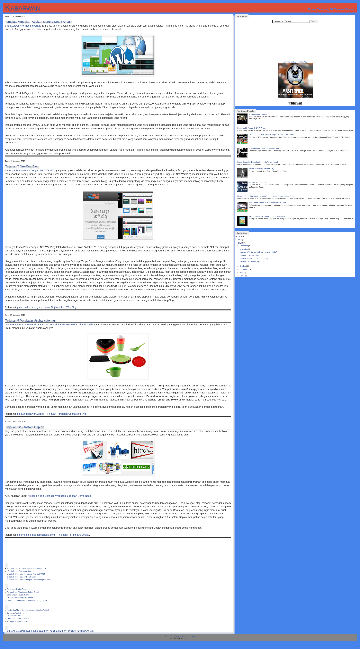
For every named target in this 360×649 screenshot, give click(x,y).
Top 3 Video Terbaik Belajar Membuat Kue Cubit (267, 203)
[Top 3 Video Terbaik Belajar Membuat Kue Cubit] (242, 211)
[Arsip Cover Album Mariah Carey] (242, 177)
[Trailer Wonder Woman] (242, 123)
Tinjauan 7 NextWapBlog (22, 166)
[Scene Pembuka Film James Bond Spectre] (242, 157)
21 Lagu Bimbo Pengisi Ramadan (20, 598)
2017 (240, 240)
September (244, 269)
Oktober (243, 266)
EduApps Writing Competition (18, 622)
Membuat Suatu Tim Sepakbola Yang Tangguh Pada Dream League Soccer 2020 (268, 196)
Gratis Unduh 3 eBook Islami (18, 595)
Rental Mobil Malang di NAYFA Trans (251, 128)
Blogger (187, 638)
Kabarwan (22, 7)
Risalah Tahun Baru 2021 (258, 182)
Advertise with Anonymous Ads (295, 62)
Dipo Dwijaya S (177, 636)
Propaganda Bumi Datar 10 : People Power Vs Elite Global (271, 135)
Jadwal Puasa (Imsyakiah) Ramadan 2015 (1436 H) (27, 601)
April (241, 273)
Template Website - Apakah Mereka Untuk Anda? (38, 21)
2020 (240, 236)
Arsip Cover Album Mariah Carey (261, 169)
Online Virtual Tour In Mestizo (18, 619)
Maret (242, 276)
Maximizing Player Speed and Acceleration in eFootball (28, 610)
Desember (244, 246)
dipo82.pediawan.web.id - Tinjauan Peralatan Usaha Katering (51, 413)
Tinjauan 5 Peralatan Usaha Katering (30, 320)
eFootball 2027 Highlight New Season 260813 (24, 577)
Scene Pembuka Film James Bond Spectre (265, 148)
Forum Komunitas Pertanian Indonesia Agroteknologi (257, 162)
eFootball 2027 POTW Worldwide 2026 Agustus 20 (26, 568)
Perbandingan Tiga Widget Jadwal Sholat (23, 592)
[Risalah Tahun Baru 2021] (242, 191)
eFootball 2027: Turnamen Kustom (20, 571)
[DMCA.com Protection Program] (295, 104)
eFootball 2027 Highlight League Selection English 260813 (29, 580)
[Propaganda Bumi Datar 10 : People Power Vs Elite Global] (242, 143)
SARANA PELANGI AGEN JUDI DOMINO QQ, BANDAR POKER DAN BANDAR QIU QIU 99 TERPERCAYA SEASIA (50, 631)
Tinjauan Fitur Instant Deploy (24, 427)
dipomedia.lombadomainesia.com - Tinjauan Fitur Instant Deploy (53, 534)
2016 (240, 243)
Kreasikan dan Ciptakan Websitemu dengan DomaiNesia (60, 495)
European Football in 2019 (17, 613)
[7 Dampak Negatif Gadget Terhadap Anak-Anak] (242, 225)
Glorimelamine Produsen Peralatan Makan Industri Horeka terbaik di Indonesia (49, 324)
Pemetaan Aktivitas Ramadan (18, 589)
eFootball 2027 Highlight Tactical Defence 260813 (26, 574)
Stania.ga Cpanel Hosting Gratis (23, 25)
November (244, 249)
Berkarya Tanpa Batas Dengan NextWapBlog (30, 170)
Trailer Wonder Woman (258, 114)
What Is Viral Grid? (14, 616)
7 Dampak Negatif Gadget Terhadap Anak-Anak (267, 217)
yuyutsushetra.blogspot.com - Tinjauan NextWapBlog (46, 307)
